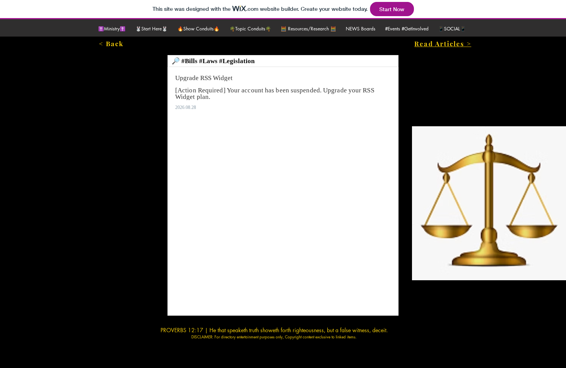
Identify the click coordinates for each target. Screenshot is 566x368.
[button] (153, 29)
